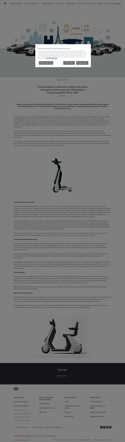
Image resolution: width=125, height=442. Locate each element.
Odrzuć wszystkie (69, 63)
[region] (63, 55)
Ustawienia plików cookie (46, 63)
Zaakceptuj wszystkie (82, 63)
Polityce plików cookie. (52, 58)
